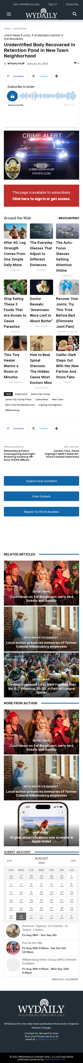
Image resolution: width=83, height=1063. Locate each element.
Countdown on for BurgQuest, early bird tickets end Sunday (41, 598)
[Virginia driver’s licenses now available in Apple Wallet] (41, 823)
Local (27, 35)
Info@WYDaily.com (47, 1039)
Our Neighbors (13, 39)
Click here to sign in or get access (41, 199)
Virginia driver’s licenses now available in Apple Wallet (41, 839)
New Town (57, 399)
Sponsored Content (47, 35)
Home (7, 28)
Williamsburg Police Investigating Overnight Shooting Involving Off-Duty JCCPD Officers (19, 455)
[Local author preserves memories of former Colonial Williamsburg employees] (41, 629)
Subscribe (72, 4)
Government (41, 832)
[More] (57, 76)
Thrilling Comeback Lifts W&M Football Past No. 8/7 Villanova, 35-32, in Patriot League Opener (41, 688)
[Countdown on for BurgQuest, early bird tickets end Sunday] (41, 583)
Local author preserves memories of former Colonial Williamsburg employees (41, 644)
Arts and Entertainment (41, 637)
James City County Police (18, 399)
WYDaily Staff (16, 63)
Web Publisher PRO (54, 1059)
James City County (40, 394)
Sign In (52, 4)
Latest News (19, 28)
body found (21, 394)
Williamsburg (12, 410)
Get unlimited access (26, 4)
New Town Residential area (20, 404)
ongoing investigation (50, 404)
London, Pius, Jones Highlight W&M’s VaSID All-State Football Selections (62, 453)
